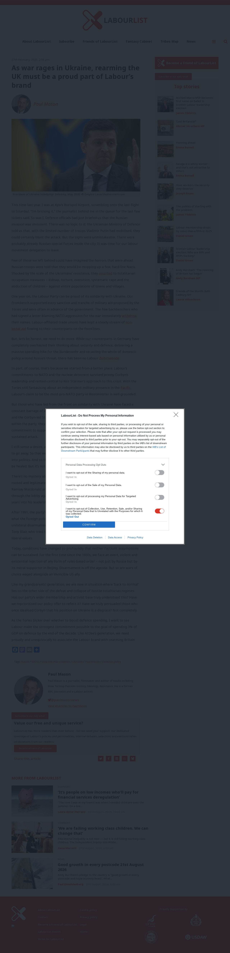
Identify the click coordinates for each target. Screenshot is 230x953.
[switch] (159, 472)
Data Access (115, 537)
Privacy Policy (135, 537)
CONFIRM (89, 524)
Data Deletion (94, 537)
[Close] (177, 415)
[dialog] (115, 476)
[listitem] (115, 465)
